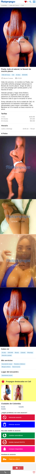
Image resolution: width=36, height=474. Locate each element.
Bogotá (3, 406)
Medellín (3, 408)
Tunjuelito (21, 406)
